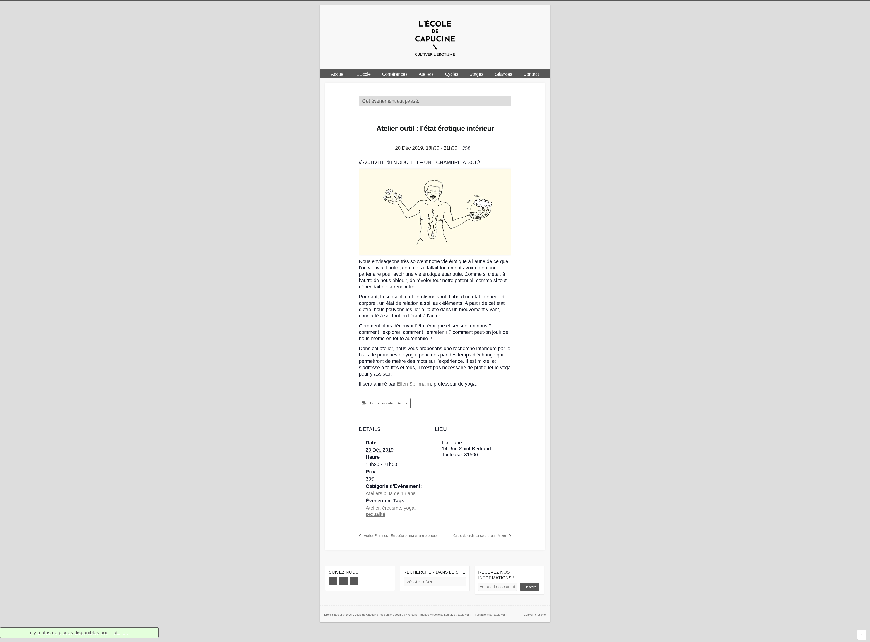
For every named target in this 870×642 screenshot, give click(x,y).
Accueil (338, 74)
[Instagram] (343, 581)
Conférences (395, 74)
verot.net (413, 614)
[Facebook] (333, 581)
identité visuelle (430, 614)
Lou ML (448, 614)
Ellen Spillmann (414, 384)
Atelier (372, 508)
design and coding (391, 614)
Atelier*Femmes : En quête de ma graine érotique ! (400, 535)
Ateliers (426, 74)
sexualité (375, 514)
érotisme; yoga (398, 508)
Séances (503, 74)
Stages (476, 74)
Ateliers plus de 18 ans (391, 493)
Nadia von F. (464, 614)
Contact (531, 74)
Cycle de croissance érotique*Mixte (480, 535)
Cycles (451, 74)
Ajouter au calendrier (385, 403)
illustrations (482, 614)
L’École (363, 74)
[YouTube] (354, 581)
